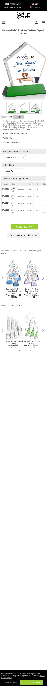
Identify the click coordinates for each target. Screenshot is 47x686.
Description (7, 117)
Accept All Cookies (31, 682)
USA (36, 4)
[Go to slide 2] (25, 298)
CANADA (36, 7)
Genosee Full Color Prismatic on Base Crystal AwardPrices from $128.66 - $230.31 (32, 293)
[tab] (7, 117)
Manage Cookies (11, 682)
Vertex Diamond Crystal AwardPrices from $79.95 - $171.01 (14, 344)
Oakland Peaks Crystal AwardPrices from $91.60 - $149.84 (32, 344)
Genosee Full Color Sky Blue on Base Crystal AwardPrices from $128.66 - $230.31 (14, 293)
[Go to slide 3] (30, 298)
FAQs (19, 117)
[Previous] (2, 278)
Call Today (23, 235)
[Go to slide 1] (19, 298)
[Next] (43, 278)
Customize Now (24, 227)
